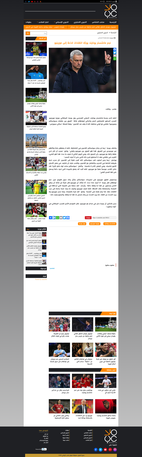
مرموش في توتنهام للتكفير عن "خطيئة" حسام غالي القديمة (83, 361)
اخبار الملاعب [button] (43, 22)
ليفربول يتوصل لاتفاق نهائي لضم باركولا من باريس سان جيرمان (117, 27)
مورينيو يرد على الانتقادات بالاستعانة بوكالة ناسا (84, 416)
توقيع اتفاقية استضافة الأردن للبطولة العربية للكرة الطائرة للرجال (36, 127)
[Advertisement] (82, 132)
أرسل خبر (46, 442)
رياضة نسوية (66, 438)
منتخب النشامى (98, 22)
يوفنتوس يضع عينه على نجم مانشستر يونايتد (83, 391)
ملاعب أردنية (66, 435)
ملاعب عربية (66, 440)
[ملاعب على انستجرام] (38, 1)
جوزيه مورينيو (94, 223)
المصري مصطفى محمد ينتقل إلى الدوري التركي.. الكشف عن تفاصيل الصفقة (36, 197)
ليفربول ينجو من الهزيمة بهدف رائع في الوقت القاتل (60, 334)
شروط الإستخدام (44, 440)
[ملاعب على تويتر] (29, 1)
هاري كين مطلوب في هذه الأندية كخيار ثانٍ (106, 391)
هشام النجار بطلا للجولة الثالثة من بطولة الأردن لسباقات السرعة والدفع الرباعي (36, 151)
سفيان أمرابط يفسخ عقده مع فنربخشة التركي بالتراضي (36, 58)
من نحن (46, 434)
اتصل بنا (46, 438)
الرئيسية (113, 22)
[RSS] (41, 1)
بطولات (67, 430)
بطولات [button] (28, 22)
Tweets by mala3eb (41, 279)
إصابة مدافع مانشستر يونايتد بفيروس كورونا (106, 416)
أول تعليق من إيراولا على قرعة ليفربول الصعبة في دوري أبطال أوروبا (105, 361)
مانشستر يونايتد (109, 223)
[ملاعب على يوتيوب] (32, 1)
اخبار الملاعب (89, 440)
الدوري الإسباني (61, 22)
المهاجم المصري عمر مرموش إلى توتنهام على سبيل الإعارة (59, 360)
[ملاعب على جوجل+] (35, 1)
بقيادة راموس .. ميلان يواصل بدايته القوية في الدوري (69, 27)
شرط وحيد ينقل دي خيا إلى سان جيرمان (60, 391)
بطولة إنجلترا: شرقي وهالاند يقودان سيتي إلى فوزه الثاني (105, 334)
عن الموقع (45, 436)
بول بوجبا (82, 223)
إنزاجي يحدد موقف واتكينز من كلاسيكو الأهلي (36, 173)
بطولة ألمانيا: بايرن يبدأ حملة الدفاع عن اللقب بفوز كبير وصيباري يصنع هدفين (34, 235)
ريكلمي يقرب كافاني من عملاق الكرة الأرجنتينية (61, 416)
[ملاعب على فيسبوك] (26, 1)
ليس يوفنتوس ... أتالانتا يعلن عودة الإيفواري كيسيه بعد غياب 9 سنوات (36, 81)
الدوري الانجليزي (80, 22)
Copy (88, 217)
